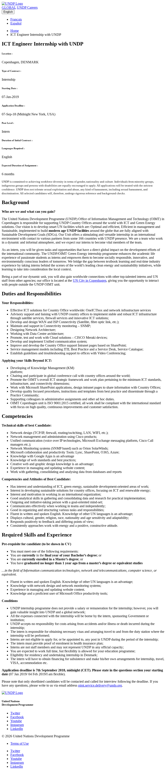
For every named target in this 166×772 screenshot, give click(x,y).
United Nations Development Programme (17, 703)
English (8, 11)
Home (14, 31)
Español (15, 23)
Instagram (17, 725)
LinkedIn (16, 729)
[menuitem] (87, 19)
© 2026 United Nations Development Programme (36, 736)
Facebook (17, 717)
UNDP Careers (27, 7)
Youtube (16, 721)
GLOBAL (9, 7)
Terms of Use (19, 743)
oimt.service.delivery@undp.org (100, 685)
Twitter (15, 713)
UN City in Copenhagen (89, 280)
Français (16, 19)
